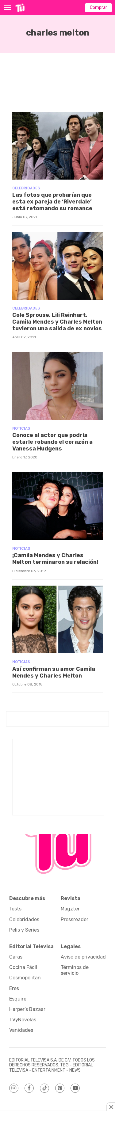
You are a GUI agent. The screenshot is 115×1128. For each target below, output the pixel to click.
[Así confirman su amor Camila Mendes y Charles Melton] (57, 619)
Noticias (21, 428)
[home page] (20, 7)
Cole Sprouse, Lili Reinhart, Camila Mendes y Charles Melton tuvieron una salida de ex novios (57, 322)
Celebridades (26, 188)
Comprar (98, 7)
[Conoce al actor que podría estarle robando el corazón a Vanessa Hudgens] (57, 386)
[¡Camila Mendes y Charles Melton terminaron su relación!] (57, 506)
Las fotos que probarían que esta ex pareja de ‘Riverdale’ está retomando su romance (52, 201)
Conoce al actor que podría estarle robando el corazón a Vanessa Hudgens (52, 442)
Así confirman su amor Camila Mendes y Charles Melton (53, 672)
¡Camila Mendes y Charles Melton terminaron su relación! (55, 558)
